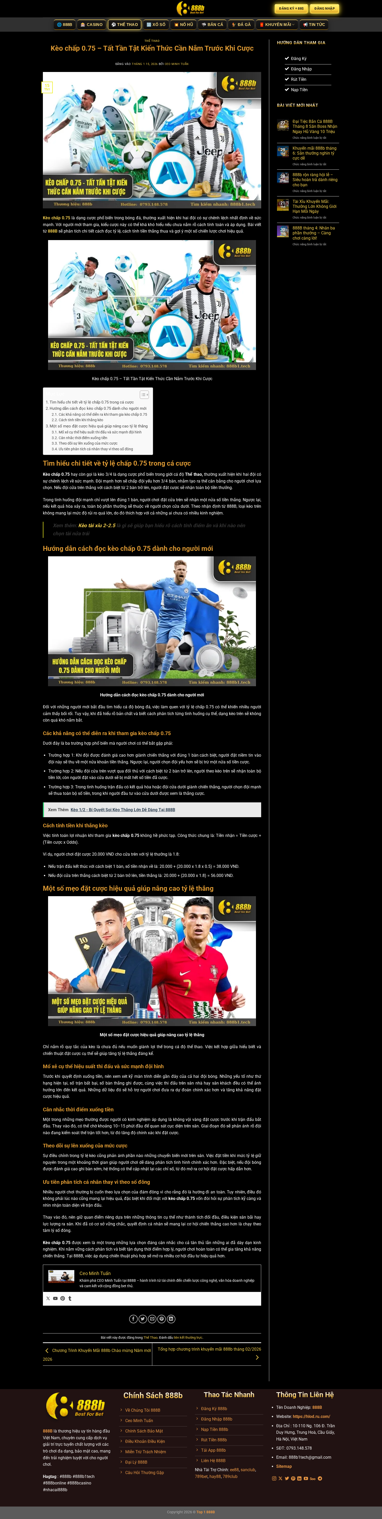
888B (317, 1407)
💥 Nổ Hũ (183, 24)
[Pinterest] (62, 1299)
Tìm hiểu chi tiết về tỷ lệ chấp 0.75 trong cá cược (92, 402)
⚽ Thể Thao (124, 24)
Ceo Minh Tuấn (177, 64)
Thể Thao (152, 41)
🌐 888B (65, 24)
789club (230, 1476)
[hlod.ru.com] (191, 8)
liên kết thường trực (188, 1337)
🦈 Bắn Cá (212, 24)
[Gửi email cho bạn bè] (152, 1319)
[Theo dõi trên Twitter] (287, 1478)
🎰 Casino (91, 24)
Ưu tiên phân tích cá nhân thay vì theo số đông (96, 449)
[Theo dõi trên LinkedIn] (299, 1478)
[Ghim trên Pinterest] (161, 1319)
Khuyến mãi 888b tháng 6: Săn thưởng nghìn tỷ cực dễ (315, 153)
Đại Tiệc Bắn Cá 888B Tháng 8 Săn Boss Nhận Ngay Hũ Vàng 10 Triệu (315, 126)
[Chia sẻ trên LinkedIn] (171, 1319)
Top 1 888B (205, 1512)
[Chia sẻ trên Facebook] (133, 1319)
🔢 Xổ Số (156, 24)
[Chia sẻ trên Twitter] (143, 1319)
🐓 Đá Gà (241, 24)
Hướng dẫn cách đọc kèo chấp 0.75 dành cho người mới (98, 408)
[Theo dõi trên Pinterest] (293, 1478)
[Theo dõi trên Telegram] (320, 1478)
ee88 (234, 1469)
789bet (201, 1476)
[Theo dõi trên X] (280, 1478)
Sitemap (284, 1466)
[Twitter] (48, 1299)
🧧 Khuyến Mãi (275, 24)
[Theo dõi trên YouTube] (306, 1478)
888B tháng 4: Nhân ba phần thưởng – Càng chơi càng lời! (314, 233)
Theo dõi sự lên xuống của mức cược (88, 443)
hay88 (215, 1476)
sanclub (248, 1469)
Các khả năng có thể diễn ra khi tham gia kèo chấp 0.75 (103, 414)
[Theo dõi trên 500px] (312, 1478)
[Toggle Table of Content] (142, 394)
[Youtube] (55, 1299)
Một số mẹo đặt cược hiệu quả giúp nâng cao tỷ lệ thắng (99, 426)
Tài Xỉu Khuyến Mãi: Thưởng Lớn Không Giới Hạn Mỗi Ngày (315, 206)
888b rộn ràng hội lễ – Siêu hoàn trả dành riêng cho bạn (315, 179)
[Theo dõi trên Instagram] (274, 1478)
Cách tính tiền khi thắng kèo (81, 420)
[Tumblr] (70, 1299)
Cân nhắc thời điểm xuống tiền (83, 438)
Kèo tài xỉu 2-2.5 (96, 526)
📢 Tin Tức (314, 24)
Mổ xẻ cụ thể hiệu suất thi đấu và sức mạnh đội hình (100, 432)
